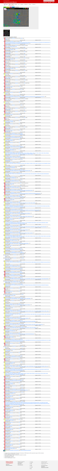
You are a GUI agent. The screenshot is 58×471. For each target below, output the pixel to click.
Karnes (22, 366)
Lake (8, 199)
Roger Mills (13, 153)
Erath (6, 327)
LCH (19, 225)
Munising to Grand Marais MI (19, 134)
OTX (19, 329)
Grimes (12, 373)
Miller (13, 318)
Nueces (11, 196)
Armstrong (28, 213)
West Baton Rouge (13, 222)
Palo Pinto (10, 327)
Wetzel (6, 49)
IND (19, 288)
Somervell (27, 327)
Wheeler (6, 213)
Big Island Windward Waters (18, 278)
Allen (5, 226)
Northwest (41, 262)
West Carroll (10, 232)
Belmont (8, 55)
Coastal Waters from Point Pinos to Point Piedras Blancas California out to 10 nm (36, 340)
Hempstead (18, 318)
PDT (19, 145)
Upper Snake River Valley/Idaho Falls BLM (11, 193)
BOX (22, 294)
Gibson (6, 377)
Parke (10, 445)
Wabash (9, 292)
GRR (23, 280)
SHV (19, 313)
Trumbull (12, 121)
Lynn (27, 202)
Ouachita (26, 229)
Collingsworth (22, 213)
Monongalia (9, 49)
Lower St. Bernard (39, 222)
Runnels (23, 163)
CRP (19, 195)
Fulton (8, 416)
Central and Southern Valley (26, 170)
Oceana (17, 281)
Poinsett (12, 58)
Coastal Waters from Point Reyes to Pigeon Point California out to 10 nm (15, 340)
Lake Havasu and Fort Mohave (9, 393)
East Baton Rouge (18, 222)
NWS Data (25, 4)
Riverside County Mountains (9, 206)
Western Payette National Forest (27, 190)
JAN (19, 235)
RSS (30, 468)
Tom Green (31, 163)
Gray (8, 213)
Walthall (13, 240)
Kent (5, 202)
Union (6, 318)
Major (8, 153)
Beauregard (44, 226)
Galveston (18, 373)
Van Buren (14, 281)
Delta (22, 324)
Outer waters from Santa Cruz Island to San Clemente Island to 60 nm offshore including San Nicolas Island (20, 369)
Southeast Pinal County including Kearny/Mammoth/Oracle (31, 402)
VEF (22, 385)
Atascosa (14, 366)
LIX (19, 221)
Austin (9, 374)
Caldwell (25, 366)
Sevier (11, 318)
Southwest (23, 262)
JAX (19, 101)
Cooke (9, 304)
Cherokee (19, 314)
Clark (14, 229)
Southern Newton (26, 243)
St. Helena (23, 223)
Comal (45, 366)
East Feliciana (20, 223)
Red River (43, 314)
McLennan (25, 304)
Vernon (36, 226)
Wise (5, 219)
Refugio (20, 196)
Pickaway (6, 359)
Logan (26, 153)
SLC (24, 70)
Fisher (6, 163)
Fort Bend (36, 373)
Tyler (5, 243)
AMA (19, 212)
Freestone (28, 304)
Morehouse (6, 232)
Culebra (32, 262)
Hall (13, 202)
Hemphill (13, 213)
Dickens (19, 202)
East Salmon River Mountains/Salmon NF (34, 193)
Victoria (6, 196)
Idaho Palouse (7, 333)
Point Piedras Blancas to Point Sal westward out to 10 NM (13, 137)
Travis (38, 366)
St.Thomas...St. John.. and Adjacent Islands (11, 266)
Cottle (17, 202)
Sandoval (6, 93)
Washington (6, 52)
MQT (21, 133)
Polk (41, 373)
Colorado (28, 373)
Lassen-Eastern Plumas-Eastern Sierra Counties (12, 180)
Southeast (20, 262)
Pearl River (15, 240)
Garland (29, 216)
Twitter (31, 463)
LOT (21, 248)
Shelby (9, 314)
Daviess (12, 383)
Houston (30, 373)
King (21, 202)
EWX (19, 365)
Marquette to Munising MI (17, 269)
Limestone (17, 304)
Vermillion (6, 445)
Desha (24, 229)
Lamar (20, 324)
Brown (12, 163)
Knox (8, 377)
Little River (26, 318)
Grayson (15, 324)
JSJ (19, 261)
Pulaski (6, 216)
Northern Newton (16, 243)
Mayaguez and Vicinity (37, 262)
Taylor (25, 163)
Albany (6, 99)
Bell (42, 324)
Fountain (11, 448)
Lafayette (11, 226)
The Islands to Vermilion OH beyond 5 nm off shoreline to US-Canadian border (16, 42)
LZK (24, 64)
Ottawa (12, 281)
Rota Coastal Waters (14, 298)
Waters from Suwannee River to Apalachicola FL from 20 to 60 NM (14, 96)
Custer (19, 153)
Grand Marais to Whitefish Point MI (10, 134)
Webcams (33, 4)
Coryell (32, 324)
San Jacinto (44, 373)
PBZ (24, 48)
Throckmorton (40, 163)
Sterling (10, 163)
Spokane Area (13, 330)
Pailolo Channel (7, 321)
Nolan (8, 163)
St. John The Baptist (28, 222)
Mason (20, 281)
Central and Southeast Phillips (9, 170)
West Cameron (28, 226)
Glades (6, 118)
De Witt (30, 366)
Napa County (7, 380)
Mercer (6, 62)
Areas (12, 4)
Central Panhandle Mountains (30, 333)
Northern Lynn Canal (8, 307)
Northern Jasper (11, 243)
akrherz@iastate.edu (20, 464)
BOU (21, 38)
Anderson (9, 420)
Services (30, 4)
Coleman (49, 163)
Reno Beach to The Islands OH (16, 43)
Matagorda (22, 373)
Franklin (22, 232)
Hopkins (10, 324)
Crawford (9, 426)
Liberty (47, 373)
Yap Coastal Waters (8, 350)
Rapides (38, 226)
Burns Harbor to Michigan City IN (9, 249)
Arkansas (24, 216)
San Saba (18, 163)
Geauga (11, 140)
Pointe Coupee (11, 223)
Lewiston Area (23, 333)
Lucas (6, 143)
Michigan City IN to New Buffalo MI (19, 252)
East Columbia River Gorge (18, 173)
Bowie (7, 315)
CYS (24, 98)
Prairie (12, 216)
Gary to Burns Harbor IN (18, 249)
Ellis (32, 327)
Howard (10, 149)
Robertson (20, 304)
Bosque (11, 304)
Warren (14, 448)
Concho (34, 163)
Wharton (6, 373)
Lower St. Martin (23, 226)
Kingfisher (23, 153)
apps (53, 2)
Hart (5, 80)
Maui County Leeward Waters (26, 278)
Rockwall (20, 327)
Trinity (16, 374)
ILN (19, 358)
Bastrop (32, 366)
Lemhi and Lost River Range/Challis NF (22, 193)
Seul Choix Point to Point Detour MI (10, 167)
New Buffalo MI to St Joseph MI (9, 252)
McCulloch (15, 163)
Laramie (8, 99)
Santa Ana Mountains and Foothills (18, 206)
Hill (23, 304)
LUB (19, 201)
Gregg (25, 314)
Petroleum (20, 170)
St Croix (18, 266)
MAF (19, 148)
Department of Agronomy (9, 465)
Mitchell (13, 149)
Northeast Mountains (8, 330)
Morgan (6, 399)
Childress (8, 202)
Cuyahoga (10, 199)
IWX (21, 251)
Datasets (15, 4)
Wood (33, 314)
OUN (19, 156)
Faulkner (21, 216)
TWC (22, 401)
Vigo (8, 445)
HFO (21, 277)
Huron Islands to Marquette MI (9, 269)
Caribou (11, 46)
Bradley (9, 229)
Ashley (6, 246)
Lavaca (27, 366)
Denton (8, 219)
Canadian (28, 153)
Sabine (36, 314)
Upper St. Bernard (33, 222)
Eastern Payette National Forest (18, 190)
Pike (12, 229)
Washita (6, 153)
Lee (47, 366)
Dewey (16, 153)
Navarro (12, 420)
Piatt (5, 413)
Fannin (18, 324)
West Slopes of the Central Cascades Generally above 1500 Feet (14, 275)
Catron (6, 74)
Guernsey (6, 344)
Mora (9, 115)
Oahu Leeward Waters (38, 278)
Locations (7, 7)
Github (31, 465)
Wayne (6, 105)
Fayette (11, 366)
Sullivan (6, 423)
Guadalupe (17, 366)
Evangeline (8, 226)
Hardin (8, 243)
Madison (20, 232)
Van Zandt (12, 324)
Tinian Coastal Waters (21, 298)
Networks (22, 4)
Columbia (8, 318)
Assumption (23, 222)
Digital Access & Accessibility (44, 467)
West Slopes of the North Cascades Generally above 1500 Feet (14, 272)
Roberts (15, 213)
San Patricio (14, 196)
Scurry (8, 149)
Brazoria (39, 373)
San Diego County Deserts (18, 380)
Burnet (36, 366)
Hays (34, 366)
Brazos (18, 374)
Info (18, 4)
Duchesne (6, 71)
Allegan (9, 281)
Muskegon (6, 281)
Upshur (31, 314)
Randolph (9, 68)
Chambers (6, 374)
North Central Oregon (34, 173)
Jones (43, 163)
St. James (6, 222)
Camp (47, 314)
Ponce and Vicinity (28, 262)
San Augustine (39, 314)
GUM (21, 297)
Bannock (6, 46)
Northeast (17, 262)
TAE (20, 95)
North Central (14, 262)
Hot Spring (8, 216)
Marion (29, 314)
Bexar (40, 366)
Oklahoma (31, 153)
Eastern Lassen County (8, 187)
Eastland (24, 324)
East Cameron (32, 226)
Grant (31, 216)
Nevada (21, 318)
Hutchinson (18, 213)
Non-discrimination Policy (44, 465)
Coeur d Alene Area (12, 333)
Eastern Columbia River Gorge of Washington (16, 146)
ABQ (19, 73)
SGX (22, 379)
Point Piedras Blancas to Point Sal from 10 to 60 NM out (13, 356)
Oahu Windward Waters (45, 278)
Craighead (6, 58)
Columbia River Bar (7, 160)
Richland (17, 232)
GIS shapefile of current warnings (14, 450)
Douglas (6, 39)
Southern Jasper (21, 243)
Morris (49, 314)
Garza (23, 202)
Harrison (23, 314)
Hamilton (36, 324)
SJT (19, 162)
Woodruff (9, 77)
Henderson (6, 420)
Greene (10, 52)
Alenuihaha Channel (25, 321)
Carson (10, 213)
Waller (22, 374)
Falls (13, 304)
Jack (11, 219)
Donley (26, 213)
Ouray (6, 124)
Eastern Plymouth (10, 295)
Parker (13, 327)
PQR (21, 159)
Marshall (12, 49)
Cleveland (18, 229)
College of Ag (7, 464)
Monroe (6, 55)
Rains (6, 324)
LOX (21, 136)
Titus (5, 315)
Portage (6, 121)
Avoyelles (41, 226)
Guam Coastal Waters (8, 298)
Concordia (31, 232)
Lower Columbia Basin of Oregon (9, 173)
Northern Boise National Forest (9, 190)
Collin (10, 219)
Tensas (28, 232)
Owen (8, 407)
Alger (9, 258)
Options (13, 7)
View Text (13, 38)
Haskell (36, 163)
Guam (6, 301)
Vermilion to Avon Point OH (25, 43)
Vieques (6, 262)
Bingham (13, 46)
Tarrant (15, 327)
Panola (15, 314)
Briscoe (26, 202)
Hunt (7, 324)
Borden (6, 149)
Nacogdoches (12, 314)
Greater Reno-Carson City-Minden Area (10, 177)
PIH (24, 45)
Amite (9, 240)
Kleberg (8, 196)
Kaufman (23, 327)
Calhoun (22, 196)
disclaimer (49, 2)
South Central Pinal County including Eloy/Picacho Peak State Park (24, 403)
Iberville (9, 222)
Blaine (21, 153)
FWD (19, 218)
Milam (27, 324)
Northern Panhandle (18, 333)
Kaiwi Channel (33, 278)
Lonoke (14, 216)
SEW (21, 271)
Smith (27, 314)
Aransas (17, 196)
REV (21, 176)
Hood (25, 327)
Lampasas (39, 324)
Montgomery (9, 373)
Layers (5, 7)
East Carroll (14, 232)
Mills (34, 324)
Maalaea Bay (12, 321)
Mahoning (9, 121)
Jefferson (16, 216)
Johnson (30, 327)
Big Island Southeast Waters (18, 321)
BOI (20, 189)
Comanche (29, 324)
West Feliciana (15, 223)
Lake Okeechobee (7, 87)
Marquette (6, 258)
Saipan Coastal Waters (27, 298)
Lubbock (34, 202)
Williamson (6, 366)
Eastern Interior (10, 262)
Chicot (8, 246)
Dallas (16, 229)
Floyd (29, 202)
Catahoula (25, 232)
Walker (11, 374)
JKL (24, 83)
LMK (24, 79)
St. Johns (6, 102)
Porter (6, 255)
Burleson (33, 373)
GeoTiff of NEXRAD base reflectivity (26, 450)
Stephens (35, 327)
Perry (19, 216)
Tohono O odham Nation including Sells (16, 404)
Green (7, 80)
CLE (20, 41)
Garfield (10, 153)
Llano (9, 366)
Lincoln (22, 229)
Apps (9, 4)
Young (8, 327)
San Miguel (6, 90)
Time (10, 7)
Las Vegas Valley (7, 386)
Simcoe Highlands (7, 146)
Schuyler (12, 399)
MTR (21, 339)
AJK (21, 306)
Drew (11, 229)
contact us (45, 2)
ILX (19, 398)
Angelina (6, 314)
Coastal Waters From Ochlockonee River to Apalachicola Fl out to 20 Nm (34, 96)
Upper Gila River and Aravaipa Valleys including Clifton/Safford (14, 402)
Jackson (6, 65)
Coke (21, 163)
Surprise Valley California (15, 187)
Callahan (28, 163)
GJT (21, 89)
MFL (20, 86)
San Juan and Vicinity (47, 262)
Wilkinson (6, 240)
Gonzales (43, 366)
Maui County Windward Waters (9, 278)
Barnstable (6, 295)
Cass (45, 314)
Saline (27, 216)
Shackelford (45, 163)
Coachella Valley (11, 380)
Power (9, 46)
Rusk (17, 314)
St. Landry (19, 226)
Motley (15, 202)
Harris (20, 374)
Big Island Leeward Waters (32, 321)
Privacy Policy (43, 466)
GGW (21, 169)
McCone (17, 170)
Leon (15, 304)
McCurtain (6, 353)
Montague (6, 304)
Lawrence (6, 68)
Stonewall (11, 202)
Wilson (20, 366)
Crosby (32, 202)
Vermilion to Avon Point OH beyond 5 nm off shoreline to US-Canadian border (38, 42)
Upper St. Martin (15, 226)
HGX (19, 372)
